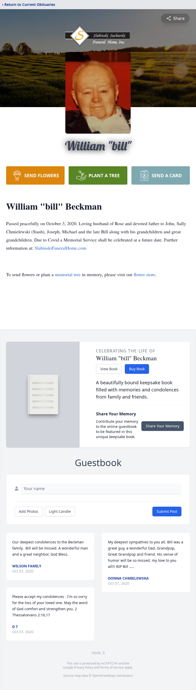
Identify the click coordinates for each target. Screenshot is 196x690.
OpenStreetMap (103, 675)
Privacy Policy (83, 667)
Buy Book (137, 368)
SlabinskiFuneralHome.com (60, 248)
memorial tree (68, 274)
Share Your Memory (162, 426)
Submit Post (167, 511)
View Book (108, 368)
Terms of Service (112, 667)
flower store (144, 274)
